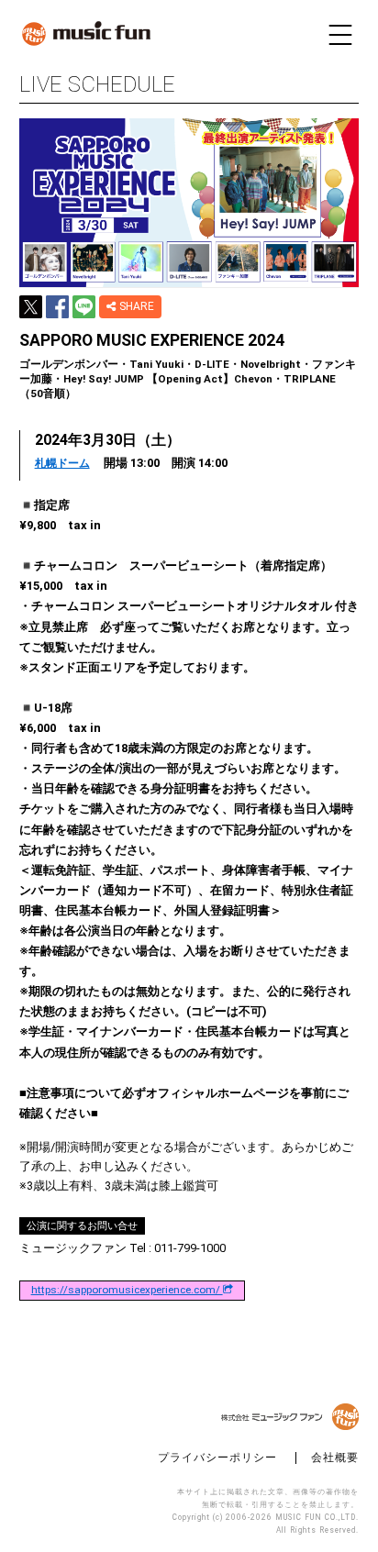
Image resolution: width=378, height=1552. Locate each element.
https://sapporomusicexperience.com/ (127, 1290)
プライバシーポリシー (217, 1458)
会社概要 (335, 1458)
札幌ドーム (62, 464)
